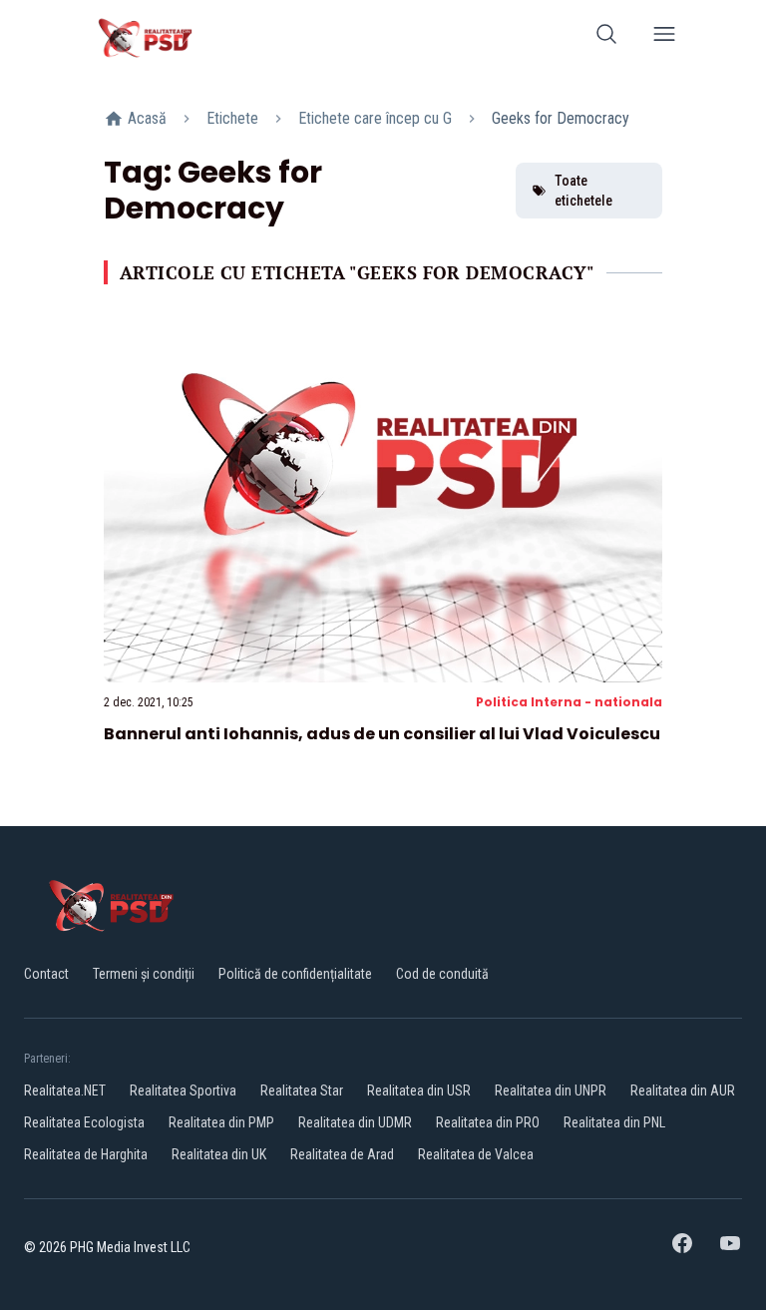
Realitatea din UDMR (355, 1122)
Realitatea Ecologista (84, 1122)
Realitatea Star (301, 1090)
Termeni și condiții (143, 974)
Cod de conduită (442, 974)
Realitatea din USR (419, 1090)
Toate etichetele (583, 191)
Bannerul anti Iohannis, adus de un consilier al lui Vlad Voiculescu (382, 733)
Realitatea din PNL (614, 1122)
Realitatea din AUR (682, 1090)
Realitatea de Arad (342, 1154)
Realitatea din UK (219, 1154)
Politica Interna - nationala (569, 701)
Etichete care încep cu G (375, 118)
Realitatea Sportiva (183, 1090)
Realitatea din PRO (488, 1122)
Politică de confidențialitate (295, 974)
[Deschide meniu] (664, 37)
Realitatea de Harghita (86, 1154)
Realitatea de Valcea (476, 1154)
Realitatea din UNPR (550, 1090)
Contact (46, 974)
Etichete (232, 118)
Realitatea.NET (65, 1090)
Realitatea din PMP (221, 1122)
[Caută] (606, 37)
